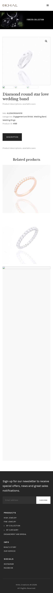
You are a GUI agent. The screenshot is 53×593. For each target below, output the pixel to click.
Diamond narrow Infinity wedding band (26, 363)
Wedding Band (40, 116)
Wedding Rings (9, 120)
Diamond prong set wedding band (26, 188)
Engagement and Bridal (23, 116)
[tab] (13, 137)
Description (12, 137)
